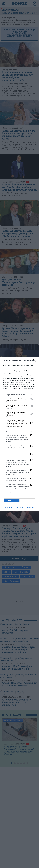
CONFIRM (12, 500)
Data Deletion (8, 507)
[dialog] (19, 434)
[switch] (31, 399)
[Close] (35, 361)
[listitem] (19, 394)
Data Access (19, 507)
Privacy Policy (30, 507)
